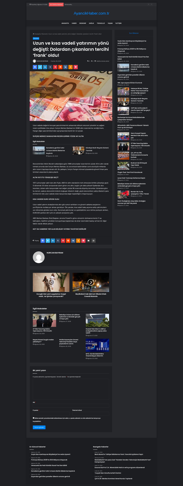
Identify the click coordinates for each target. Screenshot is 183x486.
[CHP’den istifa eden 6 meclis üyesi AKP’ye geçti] (123, 111)
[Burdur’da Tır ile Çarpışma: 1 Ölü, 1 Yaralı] (123, 194)
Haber (74, 23)
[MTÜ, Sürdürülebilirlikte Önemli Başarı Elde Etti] (97, 345)
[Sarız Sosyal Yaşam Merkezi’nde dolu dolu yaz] (123, 136)
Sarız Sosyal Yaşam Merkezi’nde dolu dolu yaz (139, 135)
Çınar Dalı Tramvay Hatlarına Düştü (131, 178)
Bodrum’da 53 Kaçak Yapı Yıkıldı (139, 164)
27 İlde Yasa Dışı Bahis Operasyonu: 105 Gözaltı (42, 330)
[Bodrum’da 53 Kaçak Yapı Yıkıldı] (123, 166)
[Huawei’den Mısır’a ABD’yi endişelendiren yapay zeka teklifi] (97, 320)
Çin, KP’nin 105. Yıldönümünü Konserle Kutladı (139, 155)
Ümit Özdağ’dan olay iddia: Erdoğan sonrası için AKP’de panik (132, 202)
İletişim (118, 23)
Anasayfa (65, 23)
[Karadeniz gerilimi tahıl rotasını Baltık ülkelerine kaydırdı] (39, 150)
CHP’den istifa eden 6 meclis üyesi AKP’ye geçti (140, 109)
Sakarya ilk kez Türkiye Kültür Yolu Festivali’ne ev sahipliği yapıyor (139, 90)
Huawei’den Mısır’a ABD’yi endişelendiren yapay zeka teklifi (96, 331)
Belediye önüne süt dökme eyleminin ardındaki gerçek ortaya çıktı (69, 317)
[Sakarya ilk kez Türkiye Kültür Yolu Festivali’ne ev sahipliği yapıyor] (123, 91)
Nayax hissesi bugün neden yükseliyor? (43, 341)
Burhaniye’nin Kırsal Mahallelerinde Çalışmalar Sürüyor (131, 118)
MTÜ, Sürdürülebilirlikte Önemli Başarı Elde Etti (95, 355)
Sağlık (91, 23)
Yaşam (110, 23)
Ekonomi (82, 23)
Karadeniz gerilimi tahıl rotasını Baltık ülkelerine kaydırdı (55, 150)
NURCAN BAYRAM (42, 61)
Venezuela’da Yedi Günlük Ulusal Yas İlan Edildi (80, 4)
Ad (34, 402)
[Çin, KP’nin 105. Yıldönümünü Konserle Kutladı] (123, 156)
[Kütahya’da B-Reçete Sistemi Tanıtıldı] (78, 150)
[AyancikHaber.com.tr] (91, 13)
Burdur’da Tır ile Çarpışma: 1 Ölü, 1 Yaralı (140, 193)
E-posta (36, 410)
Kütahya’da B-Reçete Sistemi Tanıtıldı (139, 100)
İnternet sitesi (77, 410)
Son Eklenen (134, 33)
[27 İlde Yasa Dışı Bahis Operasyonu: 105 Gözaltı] (44, 320)
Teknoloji (101, 23)
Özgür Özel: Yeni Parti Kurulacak (130, 172)
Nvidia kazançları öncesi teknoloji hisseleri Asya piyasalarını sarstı (68, 342)
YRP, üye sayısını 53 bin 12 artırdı (130, 83)
